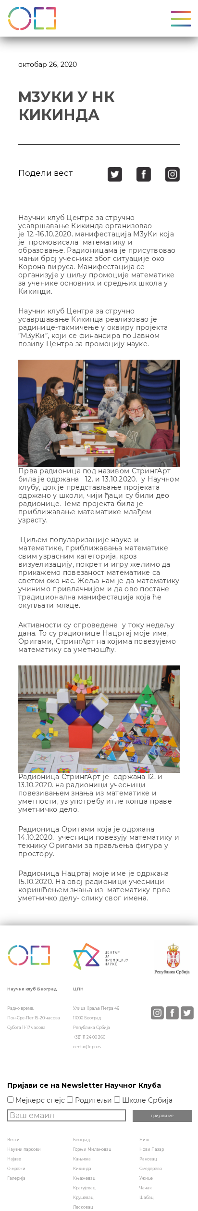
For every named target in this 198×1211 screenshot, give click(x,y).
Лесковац (83, 1207)
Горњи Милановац (92, 1149)
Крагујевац (84, 1187)
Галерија (16, 1178)
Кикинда (82, 1168)
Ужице (146, 1178)
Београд (81, 1139)
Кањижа (82, 1159)
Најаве (14, 1159)
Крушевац (83, 1197)
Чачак (145, 1187)
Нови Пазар (151, 1149)
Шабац (146, 1197)
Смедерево (150, 1168)
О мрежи (16, 1168)
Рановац (148, 1159)
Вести (13, 1139)
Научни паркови (24, 1149)
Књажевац (84, 1178)
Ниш (144, 1139)
